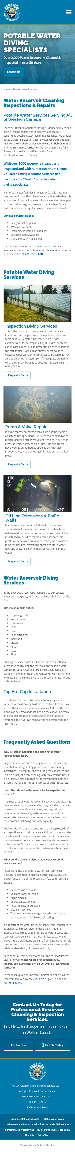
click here (51, 250)
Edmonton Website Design (31, 1145)
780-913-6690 (34, 254)
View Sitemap (49, 1091)
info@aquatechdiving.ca (37, 1107)
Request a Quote (18, 375)
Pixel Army (50, 1145)
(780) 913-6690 (36, 1102)
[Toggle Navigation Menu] (69, 12)
